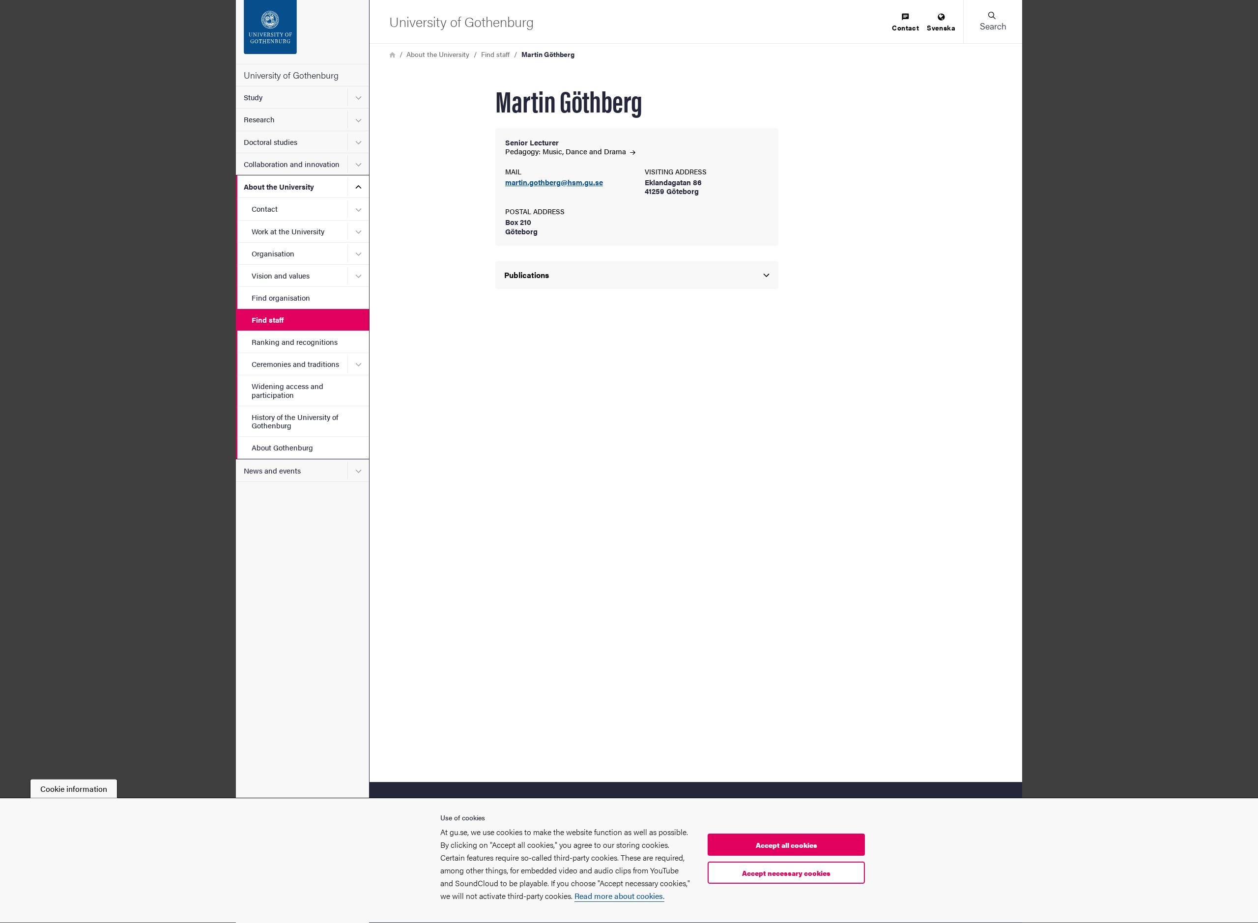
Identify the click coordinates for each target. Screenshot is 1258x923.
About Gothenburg (282, 447)
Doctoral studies (270, 142)
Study (253, 97)
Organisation (273, 253)
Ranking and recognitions (295, 341)
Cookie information (73, 788)
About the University (279, 186)
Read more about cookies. (619, 895)
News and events (272, 470)
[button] (992, 21)
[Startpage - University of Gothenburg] (302, 32)
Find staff (268, 319)
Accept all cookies (786, 845)
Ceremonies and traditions (295, 364)
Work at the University (288, 231)
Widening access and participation (287, 390)
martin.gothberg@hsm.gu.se (554, 182)
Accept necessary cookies (786, 873)
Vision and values (281, 275)
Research (259, 119)
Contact (265, 208)
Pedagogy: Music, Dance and (566, 151)
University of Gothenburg (291, 75)
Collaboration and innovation (292, 164)
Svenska (941, 27)
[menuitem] (905, 22)
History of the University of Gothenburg (295, 421)
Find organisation (281, 297)
